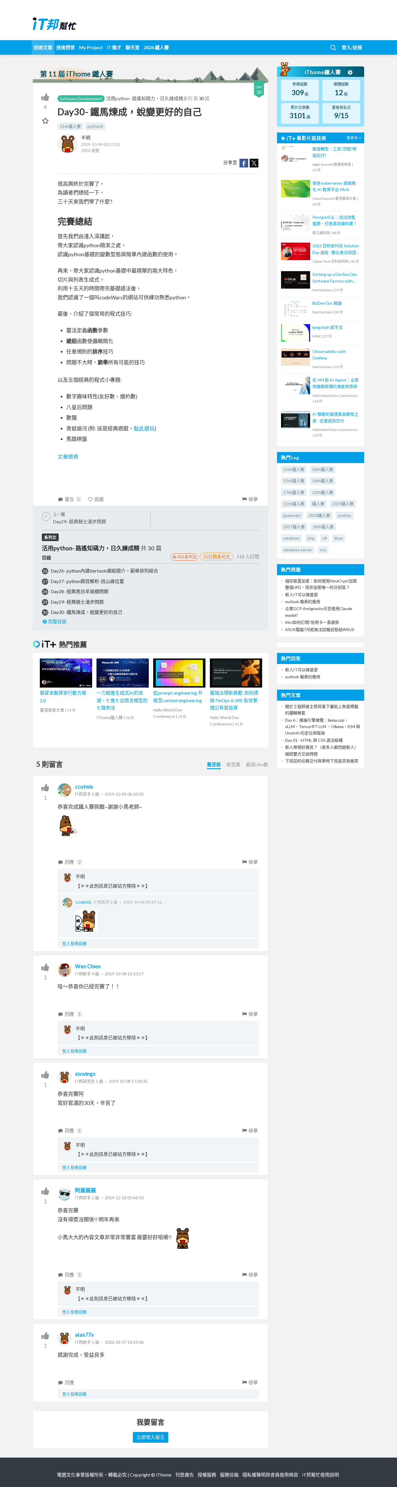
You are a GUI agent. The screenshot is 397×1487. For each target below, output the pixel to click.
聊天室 (133, 47)
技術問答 (65, 47)
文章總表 (68, 456)
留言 (72, 499)
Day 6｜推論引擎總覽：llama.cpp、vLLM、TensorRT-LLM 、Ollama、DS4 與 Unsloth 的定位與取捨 (322, 727)
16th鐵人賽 (322, 469)
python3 (95, 126)
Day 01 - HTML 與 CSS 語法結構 (314, 740)
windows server (297, 549)
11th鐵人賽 (70, 126)
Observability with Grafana (329, 354)
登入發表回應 (74, 943)
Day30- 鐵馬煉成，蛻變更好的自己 (86, 612)
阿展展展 (85, 1190)
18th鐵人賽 (323, 526)
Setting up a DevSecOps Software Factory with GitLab (334, 278)
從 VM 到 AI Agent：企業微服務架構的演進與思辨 (335, 383)
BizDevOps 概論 (327, 303)
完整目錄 (57, 621)
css (323, 549)
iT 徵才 (114, 47)
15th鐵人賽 (293, 469)
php (310, 538)
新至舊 (233, 764)
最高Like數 (257, 764)
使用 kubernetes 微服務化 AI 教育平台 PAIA (334, 186)
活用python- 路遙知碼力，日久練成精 (144, 98)
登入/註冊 (352, 47)
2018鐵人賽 (319, 515)
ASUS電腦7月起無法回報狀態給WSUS (319, 629)
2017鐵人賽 (294, 526)
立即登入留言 (150, 1437)
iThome (163, 1474)
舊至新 (214, 764)
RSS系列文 (187, 556)
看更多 (352, 138)
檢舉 (253, 499)
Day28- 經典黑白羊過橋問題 (79, 591)
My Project (91, 47)
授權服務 (207, 1474)
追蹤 (99, 499)
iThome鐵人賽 (323, 72)
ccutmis (84, 786)
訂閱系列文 (219, 556)
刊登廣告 (184, 1474)
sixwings (85, 1074)
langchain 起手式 (327, 327)
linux (339, 538)
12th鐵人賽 (322, 492)
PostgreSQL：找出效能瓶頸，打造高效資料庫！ (334, 220)
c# (324, 538)
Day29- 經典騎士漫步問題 (77, 602)
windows (291, 538)
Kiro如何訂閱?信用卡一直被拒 (312, 622)
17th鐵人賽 (293, 492)
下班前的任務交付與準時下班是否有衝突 (321, 760)
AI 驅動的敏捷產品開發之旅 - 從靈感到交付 (335, 417)
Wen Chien (88, 966)
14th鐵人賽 (322, 480)
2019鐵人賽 (343, 503)
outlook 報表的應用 (302, 601)
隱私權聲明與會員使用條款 (270, 1474)
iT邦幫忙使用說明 (320, 1474)
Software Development (81, 98)
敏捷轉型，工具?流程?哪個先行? (334, 152)
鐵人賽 (318, 503)
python (344, 515)
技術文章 (43, 47)
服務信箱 (229, 1474)
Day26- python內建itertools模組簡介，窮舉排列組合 (104, 570)
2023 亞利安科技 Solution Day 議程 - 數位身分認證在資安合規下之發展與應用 (335, 249)
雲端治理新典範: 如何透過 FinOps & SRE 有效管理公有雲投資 (234, 700)
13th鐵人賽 (293, 480)
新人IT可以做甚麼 (301, 594)
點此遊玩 (144, 428)
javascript (292, 515)
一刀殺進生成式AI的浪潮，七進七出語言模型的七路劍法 (122, 700)
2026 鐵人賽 (156, 47)
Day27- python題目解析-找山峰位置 (87, 581)
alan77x (84, 1334)
